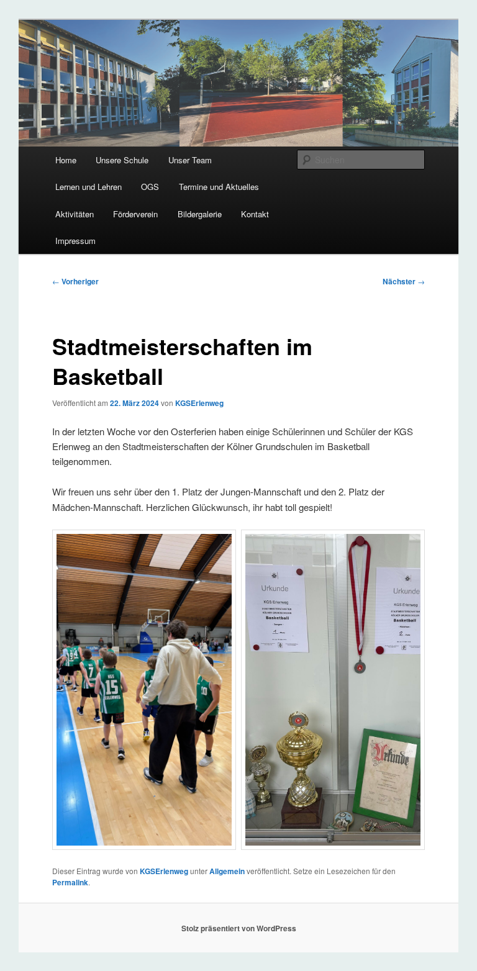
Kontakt (255, 214)
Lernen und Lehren (88, 186)
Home (65, 160)
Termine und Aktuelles (219, 186)
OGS (150, 186)
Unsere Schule (122, 160)
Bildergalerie (200, 214)
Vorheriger (75, 281)
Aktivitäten (74, 214)
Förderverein (135, 214)
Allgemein (227, 871)
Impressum (75, 240)
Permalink (70, 882)
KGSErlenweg (199, 403)
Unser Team (190, 160)
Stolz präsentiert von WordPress (238, 928)
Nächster (404, 281)
